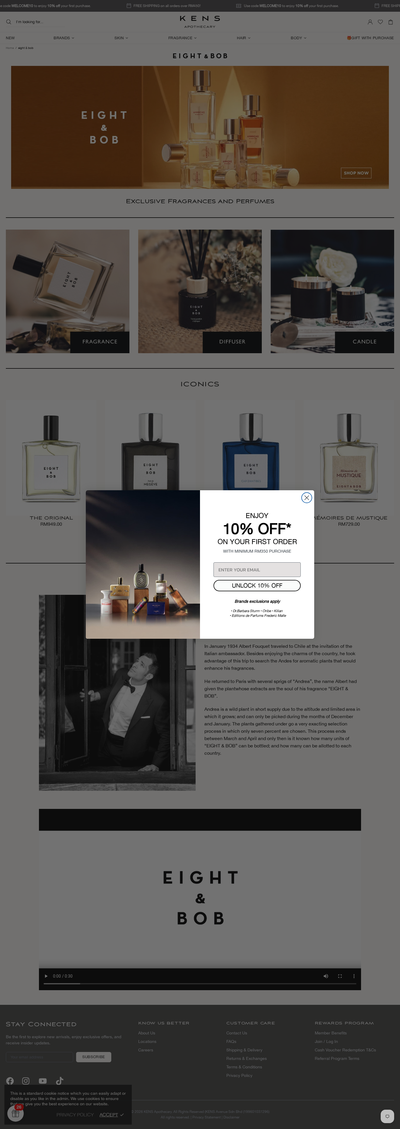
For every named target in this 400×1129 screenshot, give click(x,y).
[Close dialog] (307, 498)
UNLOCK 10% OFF (257, 585)
